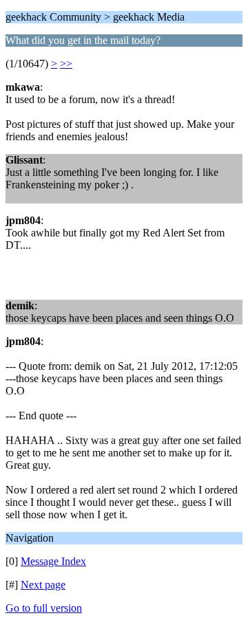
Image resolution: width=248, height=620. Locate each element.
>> (66, 63)
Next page (43, 584)
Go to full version (44, 608)
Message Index (53, 561)
